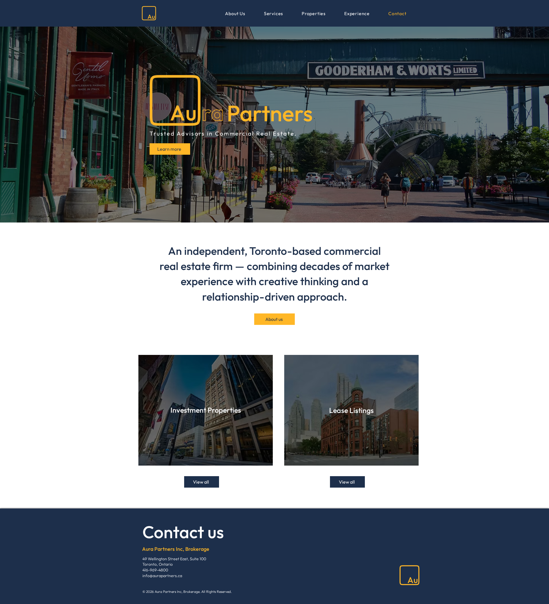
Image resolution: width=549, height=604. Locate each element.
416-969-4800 (155, 570)
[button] (314, 13)
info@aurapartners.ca (162, 575)
